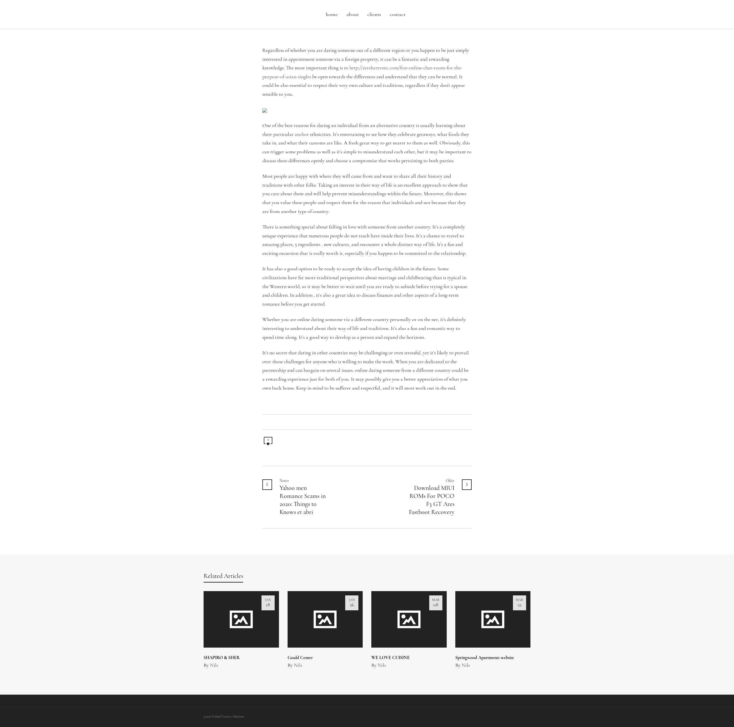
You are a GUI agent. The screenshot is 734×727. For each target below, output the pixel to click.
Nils (214, 665)
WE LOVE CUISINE (390, 658)
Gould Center (300, 658)
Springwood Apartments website (484, 658)
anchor (302, 134)
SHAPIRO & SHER (222, 658)
